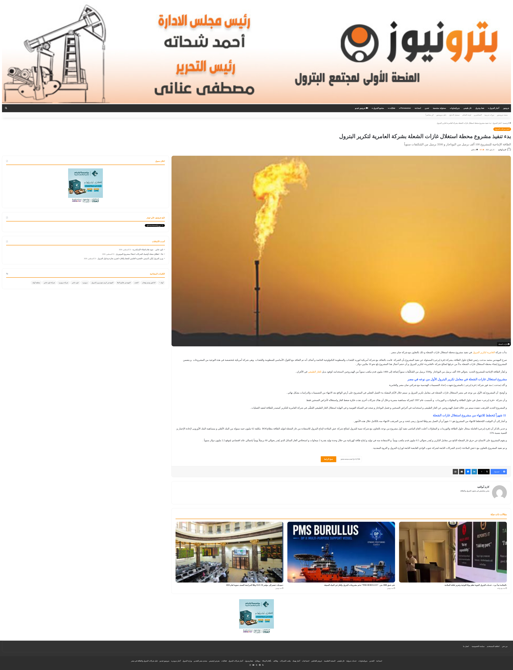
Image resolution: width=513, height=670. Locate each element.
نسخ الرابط (328, 459)
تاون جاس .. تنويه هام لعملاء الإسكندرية (148, 250)
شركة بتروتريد (63, 283)
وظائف (275, 661)
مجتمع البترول (378, 108)
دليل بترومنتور (441, 115)
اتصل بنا (466, 646)
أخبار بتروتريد (176, 661)
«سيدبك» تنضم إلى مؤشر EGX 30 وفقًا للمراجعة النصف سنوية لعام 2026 (254, 585)
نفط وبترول (479, 108)
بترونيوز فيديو (360, 108)
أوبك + (161, 283)
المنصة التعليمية (329, 661)
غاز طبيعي (467, 108)
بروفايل (257, 661)
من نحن (505, 646)
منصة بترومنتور (502, 115)
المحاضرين (478, 115)
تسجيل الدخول (454, 115)
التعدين (371, 661)
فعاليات (392, 108)
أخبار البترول (494, 108)
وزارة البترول (187, 661)
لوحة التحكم (466, 115)
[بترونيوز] (256, 52)
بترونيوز (506, 108)
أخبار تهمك (296, 661)
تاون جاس (75, 283)
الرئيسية (506, 123)
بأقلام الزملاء (266, 661)
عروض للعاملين (316, 661)
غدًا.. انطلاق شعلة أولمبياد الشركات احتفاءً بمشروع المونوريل (139, 254)
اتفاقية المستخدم (493, 646)
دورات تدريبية (489, 115)
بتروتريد (85, 283)
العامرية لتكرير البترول (484, 352)
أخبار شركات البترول (502, 129)
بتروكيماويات (455, 108)
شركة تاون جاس (49, 283)
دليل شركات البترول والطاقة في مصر (144, 661)
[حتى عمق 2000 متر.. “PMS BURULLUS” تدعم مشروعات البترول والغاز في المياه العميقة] (341, 552)
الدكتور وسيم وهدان (148, 283)
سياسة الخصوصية (478, 646)
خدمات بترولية (351, 661)
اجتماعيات (305, 661)
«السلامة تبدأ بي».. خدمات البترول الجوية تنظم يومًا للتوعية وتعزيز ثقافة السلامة (476, 585)
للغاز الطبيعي (314, 371)
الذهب (136, 283)
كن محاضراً (429, 115)
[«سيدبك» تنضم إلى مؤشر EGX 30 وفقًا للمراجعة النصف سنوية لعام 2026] (229, 552)
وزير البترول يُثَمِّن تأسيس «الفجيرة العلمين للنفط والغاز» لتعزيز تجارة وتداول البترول (130, 259)
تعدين (427, 108)
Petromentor (406, 108)
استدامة (418, 108)
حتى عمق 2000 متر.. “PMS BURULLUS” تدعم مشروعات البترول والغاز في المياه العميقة (359, 585)
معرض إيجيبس (214, 661)
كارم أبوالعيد (502, 150)
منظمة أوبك (36, 283)
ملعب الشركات (285, 661)
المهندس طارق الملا (124, 283)
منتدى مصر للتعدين (200, 661)
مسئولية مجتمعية (439, 108)
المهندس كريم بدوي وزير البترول (102, 283)
